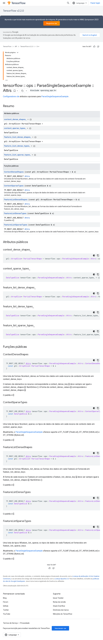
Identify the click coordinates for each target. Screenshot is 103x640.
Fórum (5, 602)
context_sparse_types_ (15, 128)
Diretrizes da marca (61, 610)
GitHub (5, 606)
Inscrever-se (60, 628)
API (16, 46)
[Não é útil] (98, 46)
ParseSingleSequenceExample (54, 96)
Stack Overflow (59, 606)
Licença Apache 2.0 (62, 579)
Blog (5, 598)
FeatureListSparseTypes (15, 225)
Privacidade (25, 623)
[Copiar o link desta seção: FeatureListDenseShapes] (34, 447)
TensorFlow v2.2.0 (13, 10)
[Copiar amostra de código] (98, 255)
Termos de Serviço (10, 623)
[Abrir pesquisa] (68, 2)
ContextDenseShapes (14, 172)
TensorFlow (7, 46)
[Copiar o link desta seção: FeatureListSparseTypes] (33, 521)
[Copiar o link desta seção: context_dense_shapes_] (33, 249)
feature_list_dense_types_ (17, 146)
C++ (38, 46)
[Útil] (94, 46)
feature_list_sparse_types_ (17, 155)
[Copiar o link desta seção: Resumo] (17, 106)
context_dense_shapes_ (15, 119)
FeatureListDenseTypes (15, 213)
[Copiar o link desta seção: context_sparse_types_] (32, 268)
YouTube (6, 614)
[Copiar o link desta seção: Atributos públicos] (31, 242)
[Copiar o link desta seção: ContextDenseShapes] (30, 354)
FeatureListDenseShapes (15, 199)
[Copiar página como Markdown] (22, 91)
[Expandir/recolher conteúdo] (17, 52)
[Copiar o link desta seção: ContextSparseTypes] (29, 402)
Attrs (27, 176)
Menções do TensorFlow (62, 614)
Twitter (6, 610)
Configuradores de (11, 96)
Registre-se (51, 23)
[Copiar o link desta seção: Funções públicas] (30, 347)
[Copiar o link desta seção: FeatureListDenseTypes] (33, 492)
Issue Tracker (58, 598)
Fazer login (95, 3)
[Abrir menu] (4, 3)
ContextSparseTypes (13, 185)
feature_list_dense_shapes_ (17, 137)
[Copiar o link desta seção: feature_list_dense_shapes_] (38, 287)
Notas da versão (59, 602)
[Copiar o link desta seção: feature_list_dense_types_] (36, 306)
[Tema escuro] (94, 255)
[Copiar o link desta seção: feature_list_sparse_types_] (37, 325)
